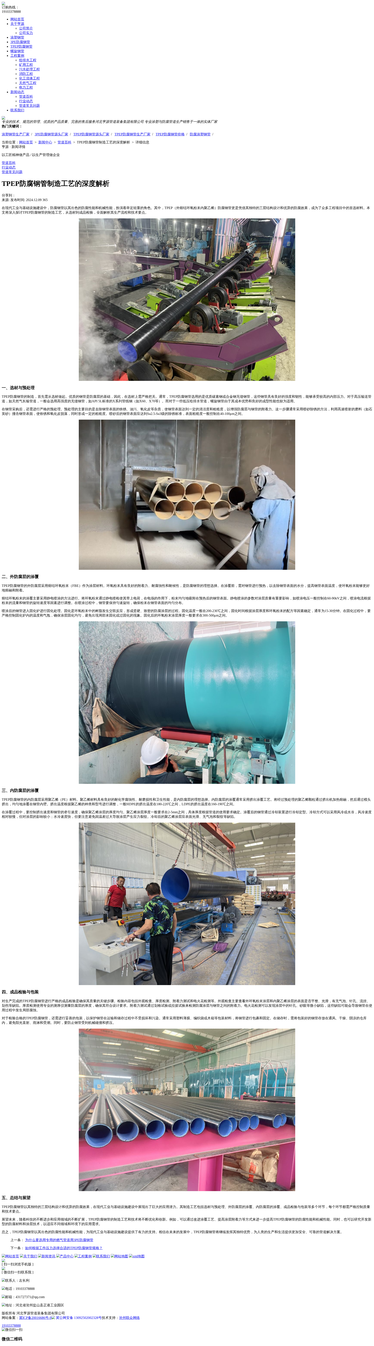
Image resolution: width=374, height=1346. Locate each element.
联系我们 (17, 110)
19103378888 (11, 1325)
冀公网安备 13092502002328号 (78, 1318)
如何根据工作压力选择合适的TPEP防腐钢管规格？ (64, 1248)
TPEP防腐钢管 (21, 46)
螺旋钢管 (17, 51)
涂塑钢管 (17, 37)
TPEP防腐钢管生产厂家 (132, 134)
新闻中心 (45, 142)
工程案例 (17, 55)
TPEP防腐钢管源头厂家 (91, 134)
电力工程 (26, 87)
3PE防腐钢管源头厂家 (51, 134)
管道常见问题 (29, 105)
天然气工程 (27, 83)
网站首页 (17, 19)
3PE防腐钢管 (20, 42)
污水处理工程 (29, 69)
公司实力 (26, 33)
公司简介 (26, 28)
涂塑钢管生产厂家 (15, 134)
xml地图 (138, 1256)
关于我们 (30, 1256)
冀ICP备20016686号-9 (35, 1318)
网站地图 (121, 1256)
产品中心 (67, 1256)
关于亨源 (17, 24)
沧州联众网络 (129, 1318)
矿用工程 (26, 65)
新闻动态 (17, 92)
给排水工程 (27, 60)
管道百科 (26, 96)
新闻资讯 (48, 1256)
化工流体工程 (29, 78)
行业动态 (26, 101)
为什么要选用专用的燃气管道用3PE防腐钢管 (59, 1240)
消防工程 (26, 74)
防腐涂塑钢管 (200, 134)
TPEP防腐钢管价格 (170, 134)
